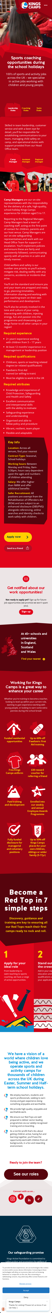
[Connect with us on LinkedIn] (29, 1197)
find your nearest (27, 451)
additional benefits (18, 488)
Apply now (14, 537)
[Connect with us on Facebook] (21, 1197)
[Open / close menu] (46, 5)
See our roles (26, 1174)
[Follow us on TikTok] (39, 1197)
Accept (26, 1290)
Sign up (26, 611)
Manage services (25, 1284)
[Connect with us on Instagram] (13, 1197)
